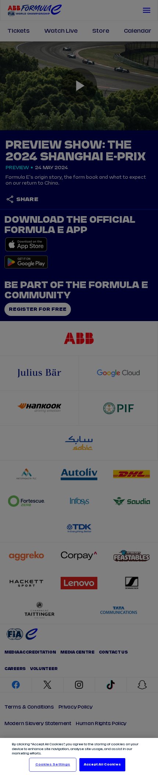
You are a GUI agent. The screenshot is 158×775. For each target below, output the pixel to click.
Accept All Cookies (102, 764)
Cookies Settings (52, 764)
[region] (79, 756)
